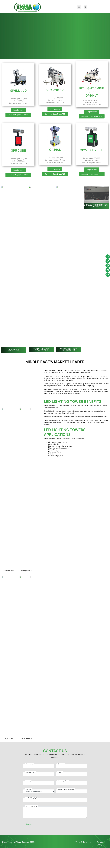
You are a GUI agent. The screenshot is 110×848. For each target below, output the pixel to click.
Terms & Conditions (83, 842)
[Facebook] (107, 265)
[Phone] (107, 261)
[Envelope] (107, 256)
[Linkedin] (107, 270)
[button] (79, 7)
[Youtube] (107, 274)
